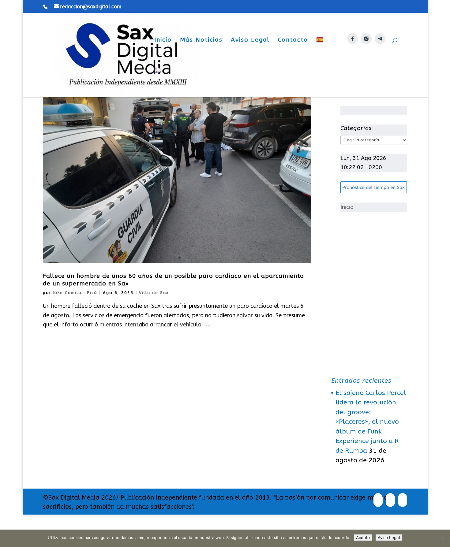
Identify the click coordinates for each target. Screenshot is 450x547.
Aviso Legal (250, 40)
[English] (158, 82)
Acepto (363, 537)
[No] (442, 538)
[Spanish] (320, 52)
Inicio (163, 40)
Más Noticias (201, 40)
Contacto (293, 40)
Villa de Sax (154, 292)
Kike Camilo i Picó (75, 292)
